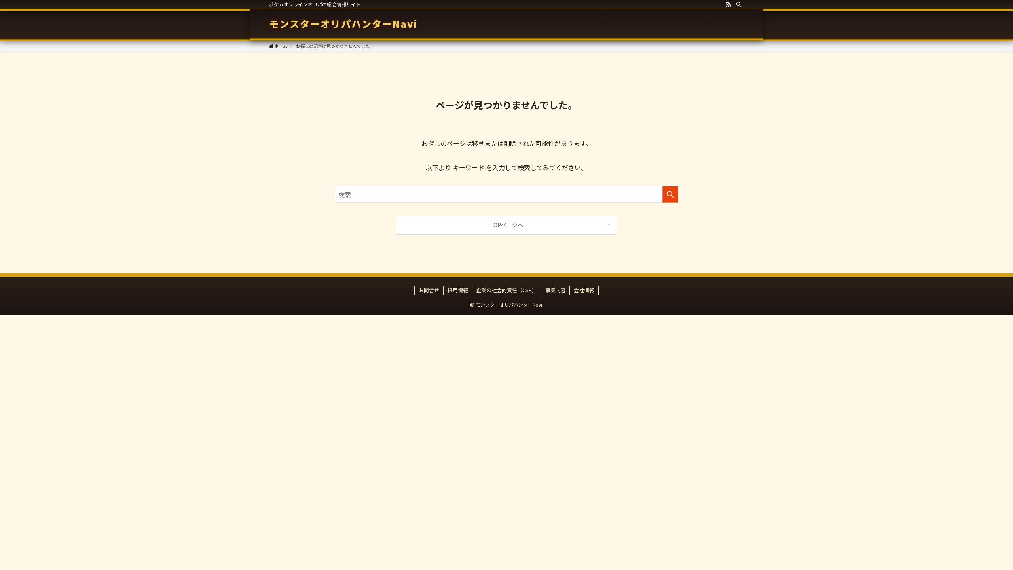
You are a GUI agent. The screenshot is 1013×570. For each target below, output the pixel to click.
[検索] (739, 4)
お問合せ (429, 290)
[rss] (728, 4)
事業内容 (555, 290)
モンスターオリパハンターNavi (343, 23)
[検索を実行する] (670, 194)
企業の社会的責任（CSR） (506, 290)
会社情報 (584, 290)
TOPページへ (506, 225)
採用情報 (458, 290)
